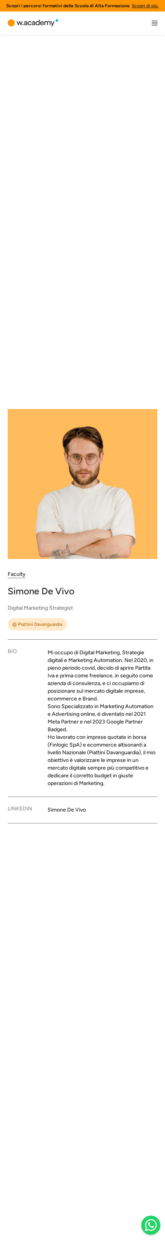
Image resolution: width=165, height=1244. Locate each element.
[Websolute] (33, 23)
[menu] (154, 23)
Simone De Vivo (67, 810)
